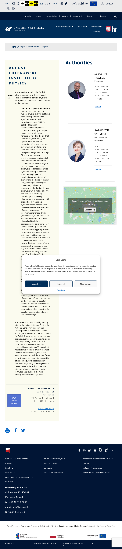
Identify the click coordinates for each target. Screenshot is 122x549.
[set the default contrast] (13, 3)
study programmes (51, 463)
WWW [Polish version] (14, 401)
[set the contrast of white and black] (27, 3)
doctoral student (52, 16)
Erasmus (86, 463)
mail (101, 3)
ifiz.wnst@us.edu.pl (46, 408)
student (38, 16)
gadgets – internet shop (92, 468)
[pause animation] (61, 3)
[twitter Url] (89, 450)
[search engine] (115, 16)
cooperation (95, 26)
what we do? (10, 472)
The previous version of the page (45, 543)
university (96, 31)
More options (85, 283)
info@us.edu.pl (20, 507)
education (81, 26)
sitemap (8, 463)
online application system (54, 459)
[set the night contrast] (18, 3)
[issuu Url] (100, 450)
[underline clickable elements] (66, 3)
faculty (89, 16)
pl (8, 8)
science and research (64, 26)
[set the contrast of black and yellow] (31, 3)
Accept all (36, 283)
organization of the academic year (19, 477)
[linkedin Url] (112, 450)
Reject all (61, 283)
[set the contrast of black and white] (22, 3)
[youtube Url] (95, 450)
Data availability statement (16, 459)
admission (28, 16)
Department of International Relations (98, 459)
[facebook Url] (79, 450)
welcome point (77, 16)
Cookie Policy (61, 290)
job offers (9, 468)
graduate (65, 16)
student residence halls (53, 472)
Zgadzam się (90, 209)
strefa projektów (80, 3)
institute (103, 16)
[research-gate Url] (106, 450)
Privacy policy (9, 543)
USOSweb (9, 482)
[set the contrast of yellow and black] (36, 3)
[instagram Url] (84, 450)
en (13, 8)
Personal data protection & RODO (96, 472)
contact (110, 3)
